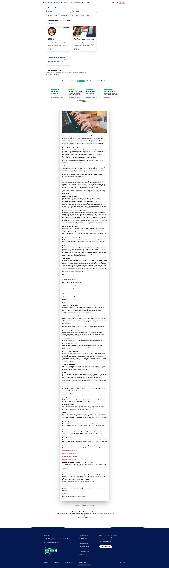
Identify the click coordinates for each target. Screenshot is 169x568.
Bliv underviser (77, 2)
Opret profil (115, 2)
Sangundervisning (83, 543)
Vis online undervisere (53, 74)
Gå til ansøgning (105, 546)
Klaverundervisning (83, 538)
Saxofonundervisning (84, 549)
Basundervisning (83, 554)
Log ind (122, 2)
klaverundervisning (99, 228)
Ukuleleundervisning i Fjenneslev (70, 456)
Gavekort (84, 2)
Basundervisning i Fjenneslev (69, 453)
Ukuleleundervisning (84, 546)
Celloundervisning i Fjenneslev (69, 450)
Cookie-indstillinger (82, 562)
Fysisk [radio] (82, 15)
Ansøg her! (65, 468)
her (69, 323)
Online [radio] (87, 15)
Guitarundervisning (84, 541)
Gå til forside (65, 484)
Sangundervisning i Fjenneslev (69, 459)
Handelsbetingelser (69, 562)
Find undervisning (58, 2)
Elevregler (46, 562)
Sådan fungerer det (68, 2)
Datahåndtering (56, 562)
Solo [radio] (72, 15)
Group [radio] (76, 15)
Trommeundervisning (84, 551)
